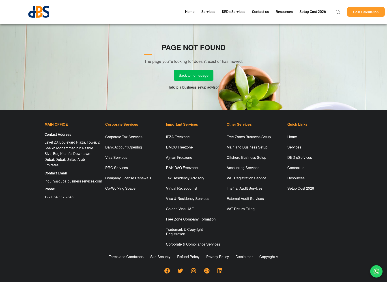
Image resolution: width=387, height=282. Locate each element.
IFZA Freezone (178, 136)
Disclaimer (244, 256)
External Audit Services (245, 198)
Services (208, 12)
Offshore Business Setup (246, 157)
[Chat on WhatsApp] (376, 271)
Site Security (160, 256)
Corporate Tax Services (123, 136)
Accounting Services (243, 167)
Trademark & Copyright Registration (184, 231)
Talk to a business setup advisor (193, 87)
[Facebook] (167, 270)
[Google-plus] (206, 270)
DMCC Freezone (179, 147)
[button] (366, 12)
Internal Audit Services (244, 188)
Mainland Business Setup (247, 147)
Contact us (260, 12)
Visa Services (116, 157)
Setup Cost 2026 (312, 12)
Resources (284, 12)
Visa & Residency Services (187, 198)
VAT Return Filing (241, 208)
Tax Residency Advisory (185, 177)
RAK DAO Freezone (182, 167)
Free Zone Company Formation (191, 219)
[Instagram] (193, 270)
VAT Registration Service (246, 177)
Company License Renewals (128, 177)
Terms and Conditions (126, 256)
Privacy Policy (217, 256)
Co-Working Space (120, 188)
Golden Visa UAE (180, 208)
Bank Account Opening (123, 147)
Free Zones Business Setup (249, 136)
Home (190, 12)
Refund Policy (188, 256)
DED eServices (233, 12)
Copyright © (268, 256)
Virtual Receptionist (181, 188)
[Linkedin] (219, 270)
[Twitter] (180, 270)
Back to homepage (194, 75)
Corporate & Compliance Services (193, 244)
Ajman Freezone (179, 157)
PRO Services (116, 167)
